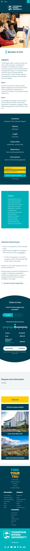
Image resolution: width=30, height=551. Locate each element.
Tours (12, 522)
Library (18, 497)
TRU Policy (15, 485)
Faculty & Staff (7, 501)
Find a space (13, 520)
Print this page (15, 178)
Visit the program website (13, 175)
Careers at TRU (14, 512)
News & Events (14, 514)
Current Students (7, 495)
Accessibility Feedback (15, 487)
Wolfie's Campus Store (21, 499)
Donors (5, 505)
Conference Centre (15, 518)
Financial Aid (19, 495)
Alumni (5, 503)
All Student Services (21, 507)
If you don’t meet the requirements (13, 283)
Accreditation (15, 483)
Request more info (11, 172)
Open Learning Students (8, 499)
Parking (12, 516)
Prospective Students (8, 497)
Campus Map (13, 525)
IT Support (19, 505)
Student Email (19, 501)
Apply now (8, 168)
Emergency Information (15, 481)
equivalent (21, 252)
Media (5, 507)
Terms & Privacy (15, 479)
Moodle (18, 503)
